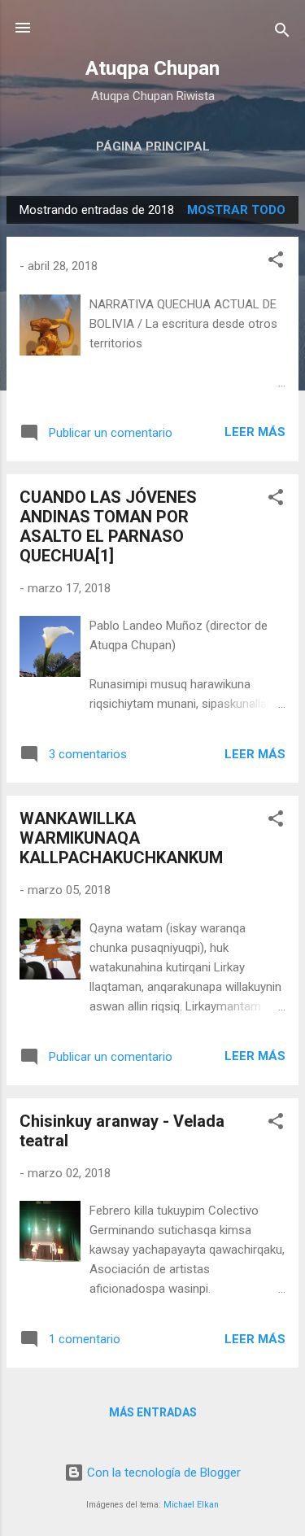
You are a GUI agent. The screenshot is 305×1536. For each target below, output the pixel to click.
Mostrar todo (236, 210)
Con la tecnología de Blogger (162, 1472)
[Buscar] (282, 33)
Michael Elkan (191, 1504)
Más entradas (153, 1412)
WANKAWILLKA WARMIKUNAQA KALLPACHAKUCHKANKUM (121, 838)
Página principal (153, 146)
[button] (275, 262)
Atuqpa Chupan (152, 68)
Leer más (254, 432)
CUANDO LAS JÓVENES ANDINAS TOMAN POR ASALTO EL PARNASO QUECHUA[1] (108, 526)
